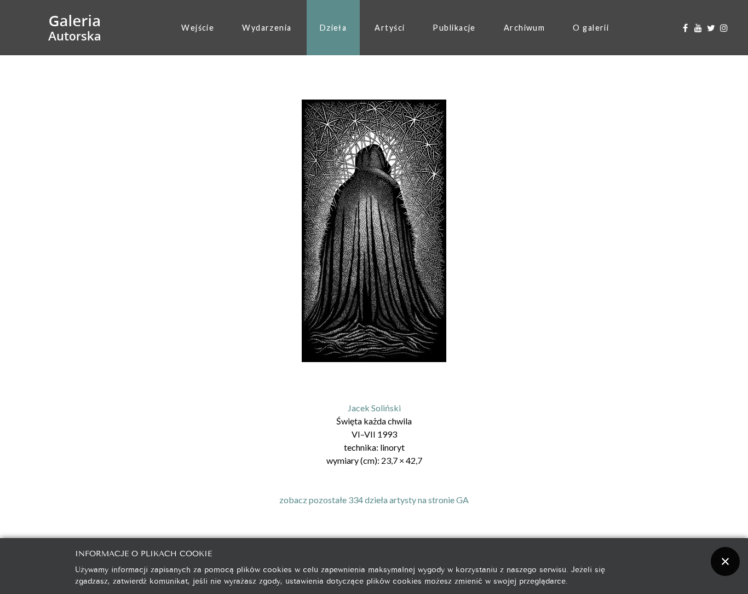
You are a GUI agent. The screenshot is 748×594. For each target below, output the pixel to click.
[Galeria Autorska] (75, 28)
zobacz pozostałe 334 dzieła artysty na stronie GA (374, 499)
